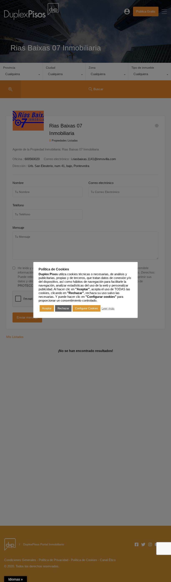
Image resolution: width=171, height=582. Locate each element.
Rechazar (63, 308)
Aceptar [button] (47, 308)
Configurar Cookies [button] (86, 308)
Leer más (108, 308)
